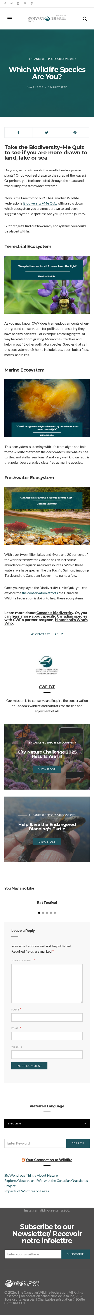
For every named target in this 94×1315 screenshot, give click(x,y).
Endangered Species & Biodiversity (52, 58)
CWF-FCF (47, 687)
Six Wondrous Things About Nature (31, 1175)
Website (16, 1046)
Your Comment (22, 960)
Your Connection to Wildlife (49, 1160)
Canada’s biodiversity (54, 613)
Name (15, 1009)
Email (15, 1028)
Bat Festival (47, 903)
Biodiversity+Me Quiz (40, 203)
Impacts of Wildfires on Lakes (26, 1191)
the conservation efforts (40, 593)
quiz (59, 634)
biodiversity (41, 634)
